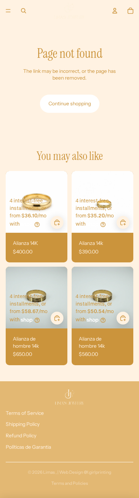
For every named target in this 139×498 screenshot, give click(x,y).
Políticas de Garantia (28, 447)
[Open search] (23, 11)
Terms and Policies (69, 483)
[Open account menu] (115, 11)
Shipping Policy (23, 424)
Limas (49, 472)
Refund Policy (21, 435)
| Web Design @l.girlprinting (84, 472)
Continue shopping (69, 103)
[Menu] (8, 10)
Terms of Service (25, 413)
